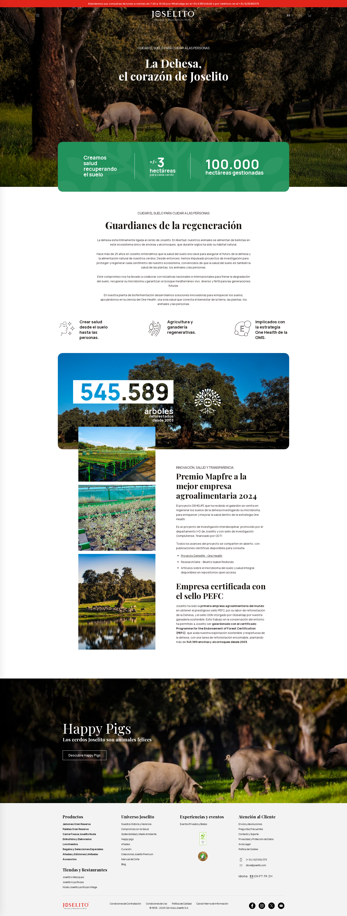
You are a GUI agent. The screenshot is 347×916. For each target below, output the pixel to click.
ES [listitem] (252, 876)
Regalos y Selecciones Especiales (83, 849)
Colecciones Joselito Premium (137, 854)
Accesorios (70, 859)
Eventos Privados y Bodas (193, 824)
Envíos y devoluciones (250, 824)
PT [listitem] (261, 876)
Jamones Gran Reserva (77, 824)
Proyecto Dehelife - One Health (201, 556)
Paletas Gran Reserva (76, 829)
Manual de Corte (130, 859)
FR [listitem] (265, 876)
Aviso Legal (245, 844)
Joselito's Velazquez (73, 877)
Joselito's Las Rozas (73, 882)
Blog (123, 864)
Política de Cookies (248, 849)
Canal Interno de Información (212, 903)
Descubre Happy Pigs (84, 755)
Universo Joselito (137, 816)
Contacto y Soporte (249, 834)
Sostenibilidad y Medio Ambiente (138, 834)
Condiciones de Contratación (125, 903)
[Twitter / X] (271, 906)
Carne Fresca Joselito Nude (79, 834)
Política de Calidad (182, 903)
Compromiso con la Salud (135, 829)
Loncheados (70, 844)
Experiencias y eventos (202, 816)
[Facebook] (252, 906)
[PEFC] (203, 838)
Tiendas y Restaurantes (85, 869)
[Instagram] (262, 906)
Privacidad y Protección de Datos (256, 839)
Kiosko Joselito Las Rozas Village (80, 887)
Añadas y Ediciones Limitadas (80, 854)
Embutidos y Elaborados (77, 839)
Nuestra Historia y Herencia (136, 824)
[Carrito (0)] (309, 15)
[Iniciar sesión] (300, 15)
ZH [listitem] (270, 876)
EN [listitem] (256, 876)
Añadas (125, 844)
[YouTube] (281, 906)
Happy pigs (127, 839)
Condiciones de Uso (156, 903)
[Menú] (38, 15)
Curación (126, 849)
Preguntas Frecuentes (251, 829)
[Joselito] (173, 15)
